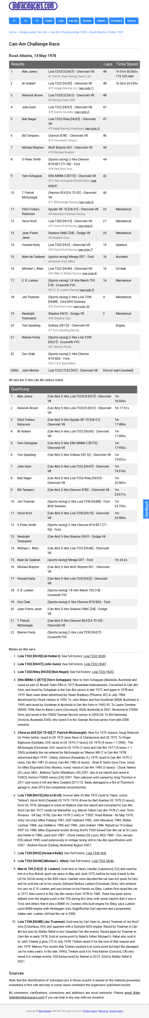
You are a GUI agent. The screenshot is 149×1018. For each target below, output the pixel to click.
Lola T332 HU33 (103, 672)
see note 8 (89, 273)
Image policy (116, 1011)
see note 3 (92, 128)
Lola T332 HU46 (103, 861)
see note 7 (85, 249)
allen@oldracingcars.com (27, 997)
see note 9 (87, 290)
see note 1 (86, 88)
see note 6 (85, 226)
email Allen (132, 993)
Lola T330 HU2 (96, 853)
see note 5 (86, 202)
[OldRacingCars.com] (33, 7)
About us (103, 1011)
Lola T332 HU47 (95, 664)
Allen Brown (45, 1011)
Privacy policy (90, 1011)
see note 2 (82, 112)
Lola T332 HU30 (95, 656)
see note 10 (81, 306)
